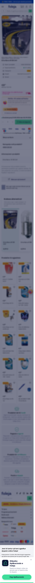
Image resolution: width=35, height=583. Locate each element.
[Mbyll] (31, 559)
